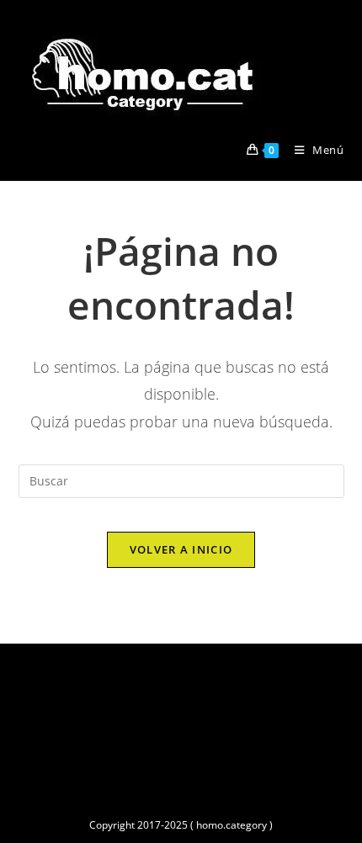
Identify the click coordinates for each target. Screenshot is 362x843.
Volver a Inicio (181, 549)
